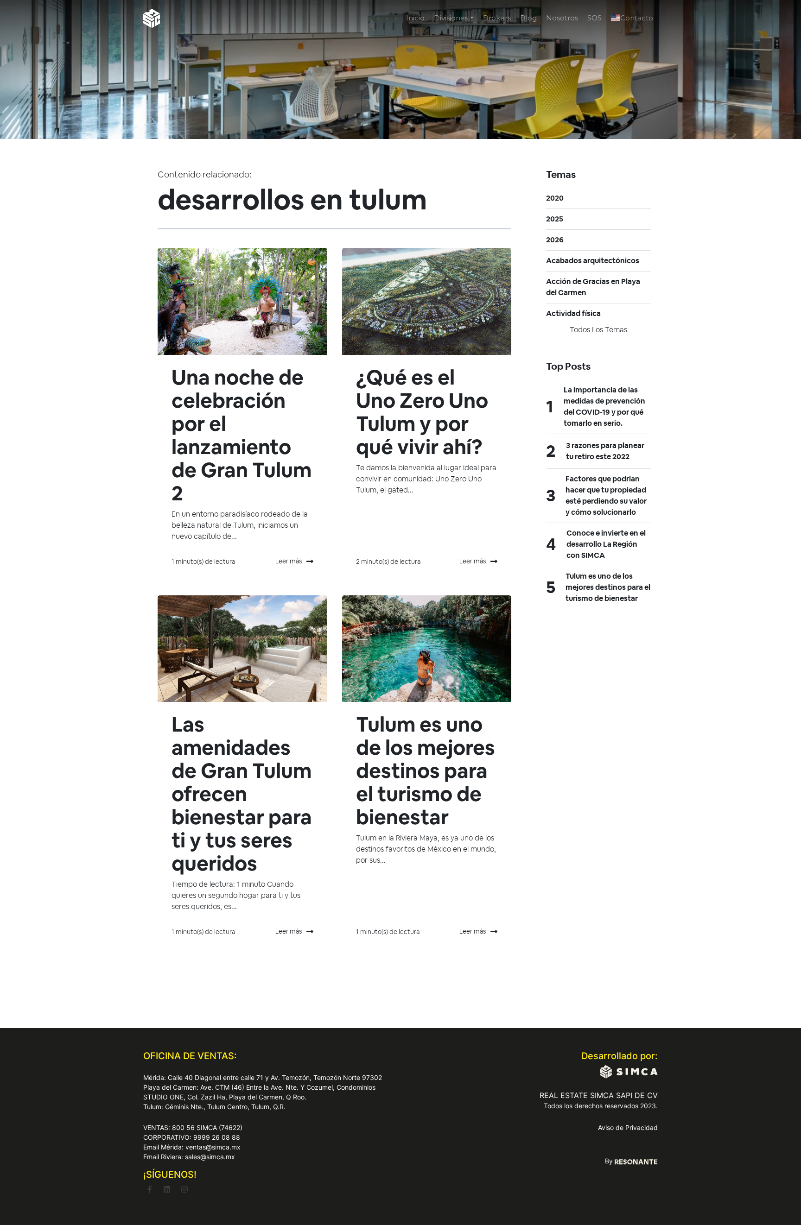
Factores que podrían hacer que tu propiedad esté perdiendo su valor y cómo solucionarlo (606, 495)
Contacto (636, 17)
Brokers (497, 17)
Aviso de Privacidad (628, 1127)
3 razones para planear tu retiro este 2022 (605, 451)
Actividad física (573, 313)
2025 (554, 219)
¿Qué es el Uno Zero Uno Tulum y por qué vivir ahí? (422, 412)
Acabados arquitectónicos (592, 260)
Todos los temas (598, 330)
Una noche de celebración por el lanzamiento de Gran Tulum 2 (242, 435)
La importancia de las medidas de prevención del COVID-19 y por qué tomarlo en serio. (604, 406)
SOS (594, 17)
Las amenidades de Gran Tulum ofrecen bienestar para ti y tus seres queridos (242, 794)
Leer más (288, 561)
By (610, 1161)
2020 (555, 198)
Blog (528, 17)
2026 (555, 240)
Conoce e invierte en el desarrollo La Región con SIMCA (606, 544)
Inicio (415, 17)
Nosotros (562, 17)
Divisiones (451, 17)
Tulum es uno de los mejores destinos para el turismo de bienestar (425, 770)
